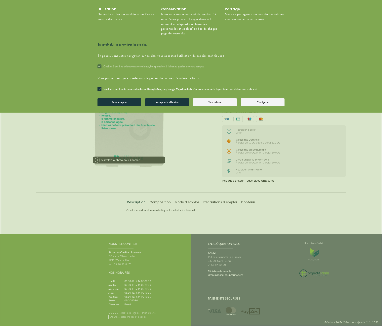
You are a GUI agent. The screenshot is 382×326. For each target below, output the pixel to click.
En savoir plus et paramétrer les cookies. (122, 44)
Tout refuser (215, 102)
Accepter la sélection (167, 102)
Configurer (263, 102)
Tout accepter (119, 102)
